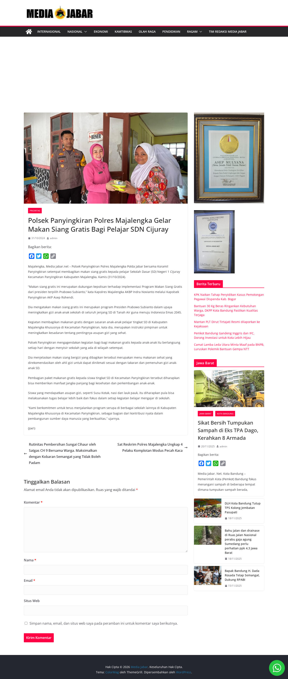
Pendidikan (171, 32)
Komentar (33, 502)
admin (53, 238)
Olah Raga (147, 32)
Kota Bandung (225, 413)
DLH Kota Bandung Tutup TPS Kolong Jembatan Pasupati (243, 507)
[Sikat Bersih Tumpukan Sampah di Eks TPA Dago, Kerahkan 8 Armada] (229, 388)
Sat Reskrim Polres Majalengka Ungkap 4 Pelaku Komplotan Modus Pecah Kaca (150, 447)
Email (29, 580)
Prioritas (35, 210)
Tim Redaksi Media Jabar (227, 32)
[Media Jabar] (29, 32)
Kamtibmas (123, 32)
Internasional (49, 32)
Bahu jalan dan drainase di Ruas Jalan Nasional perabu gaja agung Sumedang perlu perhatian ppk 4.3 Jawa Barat (242, 541)
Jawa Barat (205, 413)
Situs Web (32, 600)
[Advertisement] (144, 80)
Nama (30, 560)
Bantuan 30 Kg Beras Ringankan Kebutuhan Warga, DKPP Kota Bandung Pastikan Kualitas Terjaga (226, 310)
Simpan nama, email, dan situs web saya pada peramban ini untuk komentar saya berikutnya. (104, 623)
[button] (84, 32)
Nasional (74, 32)
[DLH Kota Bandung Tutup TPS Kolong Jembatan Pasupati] (207, 511)
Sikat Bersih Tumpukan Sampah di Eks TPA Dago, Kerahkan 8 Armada (228, 430)
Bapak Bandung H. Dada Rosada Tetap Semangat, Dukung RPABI (242, 575)
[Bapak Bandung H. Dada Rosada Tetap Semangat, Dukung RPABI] (207, 578)
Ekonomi (101, 32)
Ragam (192, 32)
